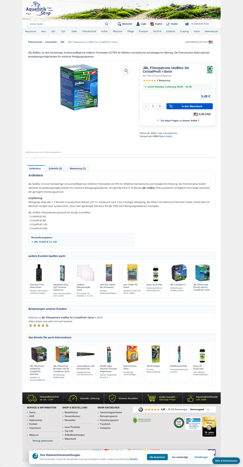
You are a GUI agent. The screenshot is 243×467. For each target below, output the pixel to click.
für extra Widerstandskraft (153, 370)
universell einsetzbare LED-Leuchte (62, 294)
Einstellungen (201, 457)
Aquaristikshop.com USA (196, 42)
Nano (197, 31)
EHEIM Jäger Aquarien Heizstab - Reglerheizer (109, 369)
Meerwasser (211, 31)
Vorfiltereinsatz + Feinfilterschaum (176, 289)
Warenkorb (70, 438)
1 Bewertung (163, 80)
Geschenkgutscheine (111, 412)
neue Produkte (72, 427)
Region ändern (165, 136)
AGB (31, 416)
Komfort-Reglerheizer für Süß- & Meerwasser (108, 376)
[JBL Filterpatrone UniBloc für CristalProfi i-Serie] (79, 87)
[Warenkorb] (186, 23)
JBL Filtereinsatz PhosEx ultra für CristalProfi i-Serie (201, 287)
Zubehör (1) (55, 168)
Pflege (130, 31)
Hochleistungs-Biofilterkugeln (59, 376)
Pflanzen (117, 31)
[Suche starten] (106, 24)
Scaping (184, 31)
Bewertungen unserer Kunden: (47, 308)
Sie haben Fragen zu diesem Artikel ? (180, 120)
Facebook (105, 424)
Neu (43, 31)
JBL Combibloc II (177, 285)
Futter (104, 31)
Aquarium (30, 31)
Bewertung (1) (78, 168)
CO (63, 31)
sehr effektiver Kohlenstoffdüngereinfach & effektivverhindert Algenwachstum (200, 373)
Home (32, 412)
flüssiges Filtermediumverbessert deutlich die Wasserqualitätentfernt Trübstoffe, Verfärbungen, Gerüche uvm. (39, 292)
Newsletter (70, 420)
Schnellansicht (39, 281)
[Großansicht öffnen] (125, 70)
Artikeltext (35, 168)
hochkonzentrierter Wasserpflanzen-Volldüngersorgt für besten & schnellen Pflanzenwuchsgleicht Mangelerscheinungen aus (155, 289)
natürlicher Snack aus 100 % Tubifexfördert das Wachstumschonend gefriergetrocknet (132, 292)
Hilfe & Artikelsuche (226, 460)
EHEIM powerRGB (178, 366)
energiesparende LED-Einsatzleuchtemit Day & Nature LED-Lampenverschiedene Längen (85, 373)
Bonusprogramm (109, 416)
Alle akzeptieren (157, 457)
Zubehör (170, 31)
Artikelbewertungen (75, 434)
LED (53, 31)
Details (134, 459)
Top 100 (69, 431)
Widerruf (33, 435)
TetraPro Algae (153, 366)
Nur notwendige (180, 457)
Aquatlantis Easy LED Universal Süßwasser (60, 287)
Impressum (35, 428)
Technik (157, 31)
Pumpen (143, 31)
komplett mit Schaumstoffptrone (37, 379)
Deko (74, 31)
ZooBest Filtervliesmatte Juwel (83, 287)
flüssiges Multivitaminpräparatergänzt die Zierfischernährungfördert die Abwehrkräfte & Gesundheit (108, 292)
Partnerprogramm (109, 420)
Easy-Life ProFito (154, 285)
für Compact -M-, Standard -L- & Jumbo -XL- (85, 294)
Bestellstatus (71, 412)
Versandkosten (170, 133)
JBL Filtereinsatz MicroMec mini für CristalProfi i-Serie (61, 369)
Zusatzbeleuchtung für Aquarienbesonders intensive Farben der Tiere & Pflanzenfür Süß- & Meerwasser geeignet (179, 370)
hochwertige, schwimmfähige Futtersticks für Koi (131, 373)
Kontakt (33, 424)
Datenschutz (35, 420)
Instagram (105, 428)
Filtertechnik (89, 31)
